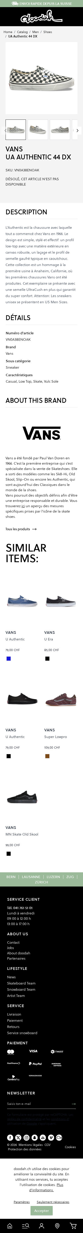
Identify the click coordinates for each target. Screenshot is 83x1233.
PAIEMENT (17, 1043)
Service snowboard (22, 1032)
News (11, 977)
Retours (13, 1026)
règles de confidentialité (24, 1119)
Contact (13, 942)
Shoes (47, 32)
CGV (47, 1145)
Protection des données (24, 1149)
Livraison (14, 1014)
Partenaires (16, 958)
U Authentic (15, 639)
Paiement (15, 1020)
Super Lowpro (55, 736)
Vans (14, 149)
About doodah (18, 953)
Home (8, 32)
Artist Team (16, 995)
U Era (48, 639)
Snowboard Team (21, 989)
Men (35, 32)
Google (32, 1123)
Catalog (22, 32)
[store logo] (41, 16)
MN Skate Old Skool (22, 834)
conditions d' (60, 1119)
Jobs (10, 947)
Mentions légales (31, 1145)
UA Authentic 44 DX (22, 36)
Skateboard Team (21, 983)
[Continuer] (77, 131)
